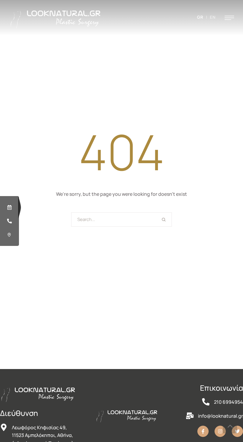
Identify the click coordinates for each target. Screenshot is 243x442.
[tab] (9, 207)
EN (213, 17)
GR (200, 17)
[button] (229, 18)
